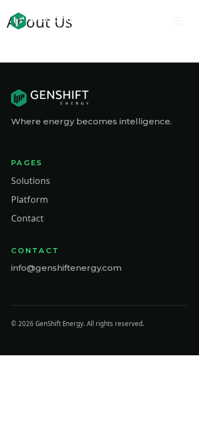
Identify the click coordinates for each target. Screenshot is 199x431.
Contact (27, 218)
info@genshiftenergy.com (66, 267)
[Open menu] (177, 21)
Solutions (30, 181)
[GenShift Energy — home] (48, 21)
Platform (29, 199)
